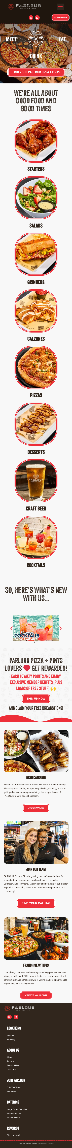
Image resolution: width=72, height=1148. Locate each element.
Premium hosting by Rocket (45, 1143)
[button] (60, 7)
